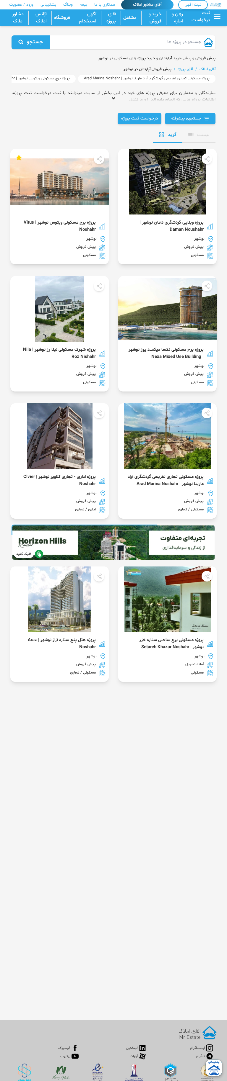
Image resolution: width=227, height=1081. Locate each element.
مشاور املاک (18, 17)
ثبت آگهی (193, 4)
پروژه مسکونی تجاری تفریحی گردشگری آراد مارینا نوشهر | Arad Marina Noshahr (147, 78)
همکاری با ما (104, 4)
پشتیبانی (48, 4)
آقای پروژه (111, 17)
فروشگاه (62, 17)
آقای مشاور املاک (147, 4)
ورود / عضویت (21, 4)
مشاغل (130, 17)
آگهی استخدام (87, 17)
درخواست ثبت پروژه (139, 118)
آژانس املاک (41, 17)
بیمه (83, 4)
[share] (207, 158)
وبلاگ (68, 4)
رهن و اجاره (177, 17)
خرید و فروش (155, 17)
